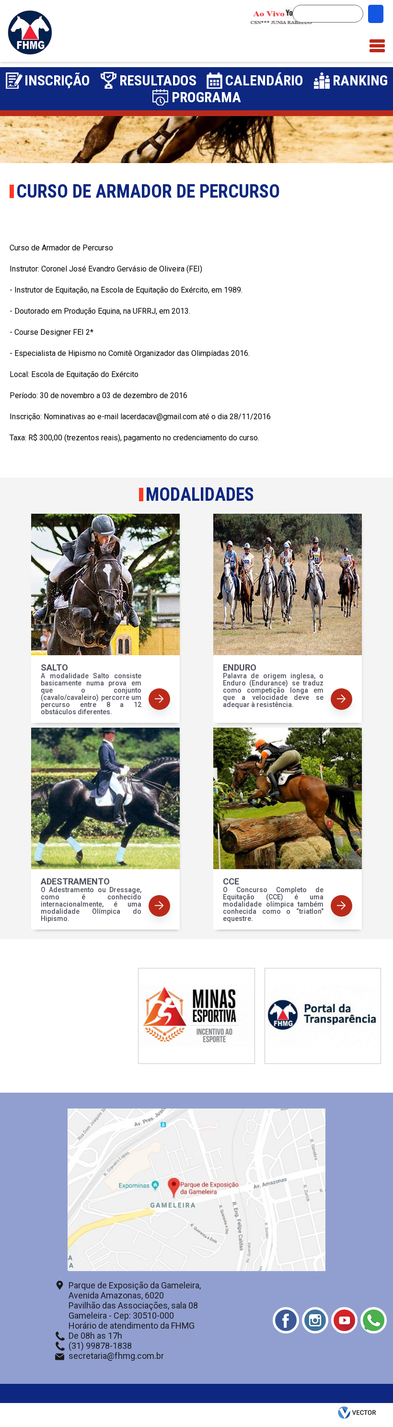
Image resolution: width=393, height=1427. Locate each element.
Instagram (315, 1320)
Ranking (360, 80)
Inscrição (57, 80)
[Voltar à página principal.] (30, 52)
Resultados (157, 80)
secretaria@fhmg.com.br (116, 1356)
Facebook (286, 1320)
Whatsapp (373, 1320)
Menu (377, 41)
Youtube (344, 1320)
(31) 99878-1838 (100, 1346)
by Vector (358, 1415)
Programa (206, 97)
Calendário (264, 80)
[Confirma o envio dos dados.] (375, 14)
